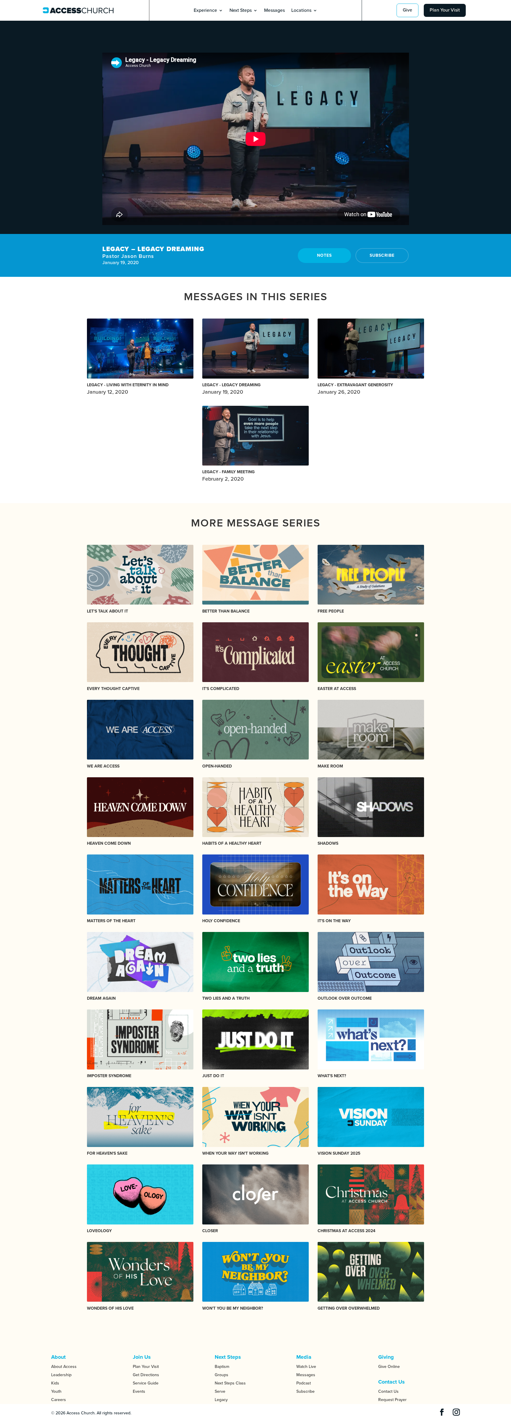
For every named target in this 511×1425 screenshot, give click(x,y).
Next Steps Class (230, 1383)
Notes (324, 255)
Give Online (389, 1366)
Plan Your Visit (445, 10)
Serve (220, 1391)
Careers (58, 1399)
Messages (274, 10)
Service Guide (146, 1383)
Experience (205, 10)
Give (407, 10)
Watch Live (306, 1366)
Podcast (303, 1383)
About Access (64, 1366)
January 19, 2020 (231, 388)
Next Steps (240, 10)
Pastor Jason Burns (128, 256)
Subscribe (382, 255)
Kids (55, 1383)
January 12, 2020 (128, 388)
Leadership (61, 1374)
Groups (221, 1374)
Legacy (221, 1399)
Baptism (222, 1366)
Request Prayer (392, 1399)
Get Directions (146, 1374)
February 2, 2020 (228, 475)
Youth (56, 1391)
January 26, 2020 (355, 388)
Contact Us (388, 1391)
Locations (301, 10)
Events (139, 1391)
